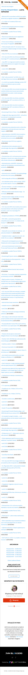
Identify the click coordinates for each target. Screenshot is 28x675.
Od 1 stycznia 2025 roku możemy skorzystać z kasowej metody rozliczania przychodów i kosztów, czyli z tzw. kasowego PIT (14, 208)
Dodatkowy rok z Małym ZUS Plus (11, 393)
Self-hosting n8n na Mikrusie (9, 178)
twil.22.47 (4, 457)
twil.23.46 (4, 308)
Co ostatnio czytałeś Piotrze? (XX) (11, 380)
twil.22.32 (4, 489)
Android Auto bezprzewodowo (10, 302)
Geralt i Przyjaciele (7, 408)
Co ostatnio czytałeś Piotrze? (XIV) (11, 532)
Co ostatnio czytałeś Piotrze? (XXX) (11, 31)
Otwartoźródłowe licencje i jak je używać (13, 269)
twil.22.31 (4, 497)
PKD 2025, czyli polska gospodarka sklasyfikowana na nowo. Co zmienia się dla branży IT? (12, 220)
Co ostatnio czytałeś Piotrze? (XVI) (11, 500)
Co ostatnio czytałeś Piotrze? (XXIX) (11, 72)
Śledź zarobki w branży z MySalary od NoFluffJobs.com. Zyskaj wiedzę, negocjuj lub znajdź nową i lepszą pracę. (13, 281)
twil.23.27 (4, 401)
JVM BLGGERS (11, 2)
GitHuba (7, 636)
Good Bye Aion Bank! (7, 454)
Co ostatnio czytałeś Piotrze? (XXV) (11, 226)
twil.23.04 (4, 446)
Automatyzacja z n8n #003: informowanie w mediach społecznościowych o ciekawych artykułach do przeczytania (13, 136)
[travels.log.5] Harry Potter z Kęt (10, 112)
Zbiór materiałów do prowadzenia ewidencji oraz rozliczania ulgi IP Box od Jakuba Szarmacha (13, 522)
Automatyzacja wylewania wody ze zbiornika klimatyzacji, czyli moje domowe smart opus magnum (13, 129)
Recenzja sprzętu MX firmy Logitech (11, 141)
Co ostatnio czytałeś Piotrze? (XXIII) (11, 264)
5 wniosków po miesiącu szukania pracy (12, 375)
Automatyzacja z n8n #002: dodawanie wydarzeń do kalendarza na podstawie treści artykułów (13, 165)
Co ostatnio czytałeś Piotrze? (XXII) (11, 286)
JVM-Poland (19, 636)
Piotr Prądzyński (9, 10)
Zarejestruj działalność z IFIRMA (10, 215)
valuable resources (7, 305)
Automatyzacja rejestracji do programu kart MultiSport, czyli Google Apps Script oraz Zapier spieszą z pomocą (13, 370)
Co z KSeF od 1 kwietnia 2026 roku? (11, 21)
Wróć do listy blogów (7, 6)
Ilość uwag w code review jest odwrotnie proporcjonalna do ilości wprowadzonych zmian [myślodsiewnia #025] (14, 318)
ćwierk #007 (5, 69)
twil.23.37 (4, 360)
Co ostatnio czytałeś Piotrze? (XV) (11, 510)
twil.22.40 (4, 481)
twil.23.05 (4, 443)
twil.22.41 (4, 478)
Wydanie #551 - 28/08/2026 (14, 548)
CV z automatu (6, 385)
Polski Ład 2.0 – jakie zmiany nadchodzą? (13, 515)
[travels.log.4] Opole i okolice (10, 256)
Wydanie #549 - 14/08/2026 (14, 552)
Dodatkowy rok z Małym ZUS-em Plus (12, 388)
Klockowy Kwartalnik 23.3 (9, 347)
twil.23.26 (4, 405)
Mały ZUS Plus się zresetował (10, 53)
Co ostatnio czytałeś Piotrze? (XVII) (11, 473)
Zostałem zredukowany (8, 398)
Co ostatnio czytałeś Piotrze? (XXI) (11, 328)
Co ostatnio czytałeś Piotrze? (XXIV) (11, 251)
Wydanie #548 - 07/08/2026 (14, 554)
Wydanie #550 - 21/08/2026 (14, 550)
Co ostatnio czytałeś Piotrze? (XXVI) (11, 201)
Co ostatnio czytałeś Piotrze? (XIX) (11, 423)
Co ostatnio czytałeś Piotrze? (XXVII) (12, 151)
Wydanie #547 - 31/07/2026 (14, 556)
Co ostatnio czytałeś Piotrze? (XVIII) (11, 449)
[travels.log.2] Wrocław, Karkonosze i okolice (14, 492)
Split (3, 170)
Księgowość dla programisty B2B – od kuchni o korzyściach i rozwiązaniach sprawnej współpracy (14, 117)
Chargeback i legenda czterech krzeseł (12, 484)
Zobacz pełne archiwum (14, 560)
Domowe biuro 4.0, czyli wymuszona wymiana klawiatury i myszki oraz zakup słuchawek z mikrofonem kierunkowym (13, 158)
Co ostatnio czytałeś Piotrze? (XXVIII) (12, 122)
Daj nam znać (14, 576)
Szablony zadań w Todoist (9, 344)
